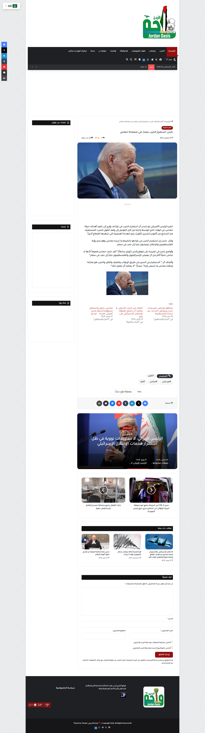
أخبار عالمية (159, 122)
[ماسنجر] (112, 403)
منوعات (103, 51)
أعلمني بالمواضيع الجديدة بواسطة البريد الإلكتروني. (151, 648)
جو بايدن (166, 382)
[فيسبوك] (145, 403)
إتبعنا (63, 227)
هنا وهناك (124, 51)
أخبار (163, 51)
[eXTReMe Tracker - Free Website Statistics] (123, 697)
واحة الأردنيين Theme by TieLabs (85, 723)
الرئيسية (172, 51)
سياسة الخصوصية (65, 688)
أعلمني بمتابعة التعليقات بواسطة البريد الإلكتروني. (152, 643)
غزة (142, 382)
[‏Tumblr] (125, 403)
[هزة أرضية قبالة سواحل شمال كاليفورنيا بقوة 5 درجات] (127, 542)
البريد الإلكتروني (167, 631)
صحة (93, 51)
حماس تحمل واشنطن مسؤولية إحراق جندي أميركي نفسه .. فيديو (101, 311)
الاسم (170, 619)
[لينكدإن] (132, 403)
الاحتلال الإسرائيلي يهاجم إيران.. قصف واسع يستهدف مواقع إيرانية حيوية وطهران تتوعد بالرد (160, 554)
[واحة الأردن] (159, 23)
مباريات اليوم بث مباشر (78, 51)
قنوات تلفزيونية (139, 51)
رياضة (153, 51)
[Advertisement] (77, 22)
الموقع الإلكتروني (119, 631)
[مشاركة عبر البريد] (106, 403)
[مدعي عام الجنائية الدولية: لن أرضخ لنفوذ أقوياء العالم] (95, 542)
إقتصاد (113, 51)
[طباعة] (99, 403)
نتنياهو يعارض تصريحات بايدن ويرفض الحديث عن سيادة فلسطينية (160, 311)
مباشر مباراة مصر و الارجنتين (136, 67)
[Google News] (123, 392)
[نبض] (144, 60)
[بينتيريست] (119, 403)
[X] (138, 403)
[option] (127, 441)
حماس (153, 382)
